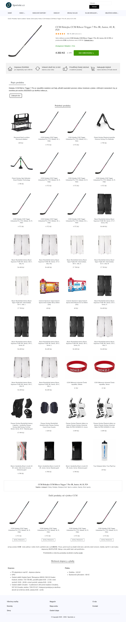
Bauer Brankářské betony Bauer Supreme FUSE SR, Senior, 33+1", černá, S (104, 302)
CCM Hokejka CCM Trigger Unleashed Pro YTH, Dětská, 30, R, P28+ (49, 180)
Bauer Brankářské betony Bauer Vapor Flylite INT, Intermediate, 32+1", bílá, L (22, 302)
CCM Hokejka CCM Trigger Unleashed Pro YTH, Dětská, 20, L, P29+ (77, 139)
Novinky (10, 606)
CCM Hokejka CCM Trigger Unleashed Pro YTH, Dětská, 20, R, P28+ (104, 180)
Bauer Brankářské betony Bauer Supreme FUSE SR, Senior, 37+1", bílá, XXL (49, 261)
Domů (10, 13)
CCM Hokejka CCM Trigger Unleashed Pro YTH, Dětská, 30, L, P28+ (49, 220)
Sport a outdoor (22, 18)
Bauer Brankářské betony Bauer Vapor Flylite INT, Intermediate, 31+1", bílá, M (104, 261)
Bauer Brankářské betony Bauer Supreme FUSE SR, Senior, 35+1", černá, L (49, 343)
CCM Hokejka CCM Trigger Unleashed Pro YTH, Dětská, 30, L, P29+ (77, 220)
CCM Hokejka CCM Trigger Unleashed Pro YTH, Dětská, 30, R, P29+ (77, 180)
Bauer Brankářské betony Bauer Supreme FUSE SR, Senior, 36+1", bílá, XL (21, 261)
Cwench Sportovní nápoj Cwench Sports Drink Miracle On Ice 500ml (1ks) (77, 302)
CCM (64, 40)
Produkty (14, 18)
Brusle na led (72, 13)
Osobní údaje (54, 610)
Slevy (9, 610)
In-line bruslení (90, 13)
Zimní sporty (34, 18)
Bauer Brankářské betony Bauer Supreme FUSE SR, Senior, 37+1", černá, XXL (104, 220)
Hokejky (57, 13)
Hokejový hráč (62, 487)
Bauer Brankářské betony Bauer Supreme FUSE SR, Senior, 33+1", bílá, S (104, 343)
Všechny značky (12, 601)
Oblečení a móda (111, 13)
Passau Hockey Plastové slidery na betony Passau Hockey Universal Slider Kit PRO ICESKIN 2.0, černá (77, 425)
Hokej (21, 13)
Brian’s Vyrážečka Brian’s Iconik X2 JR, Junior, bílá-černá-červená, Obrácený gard (21, 467)
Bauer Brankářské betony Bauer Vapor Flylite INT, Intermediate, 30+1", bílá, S (77, 261)
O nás (95, 601)
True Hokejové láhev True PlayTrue (104, 466)
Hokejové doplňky (39, 13)
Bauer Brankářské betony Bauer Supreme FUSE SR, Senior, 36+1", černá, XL (77, 343)
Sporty (28, 18)
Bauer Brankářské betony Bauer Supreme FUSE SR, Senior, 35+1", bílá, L (49, 384)
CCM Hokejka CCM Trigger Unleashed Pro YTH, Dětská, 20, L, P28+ (49, 139)
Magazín (53, 601)
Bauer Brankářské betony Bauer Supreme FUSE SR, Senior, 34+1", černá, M (21, 343)
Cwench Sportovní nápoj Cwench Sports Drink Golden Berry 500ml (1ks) (49, 302)
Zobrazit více (15, 96)
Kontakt (95, 606)
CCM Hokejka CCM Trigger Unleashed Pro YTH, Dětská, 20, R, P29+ (22, 220)
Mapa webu (54, 606)
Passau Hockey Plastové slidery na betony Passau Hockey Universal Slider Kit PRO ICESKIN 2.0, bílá (104, 425)
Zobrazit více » (89, 40)
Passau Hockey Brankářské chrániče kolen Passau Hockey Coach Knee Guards (49, 425)
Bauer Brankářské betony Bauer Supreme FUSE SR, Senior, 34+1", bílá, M (21, 384)
